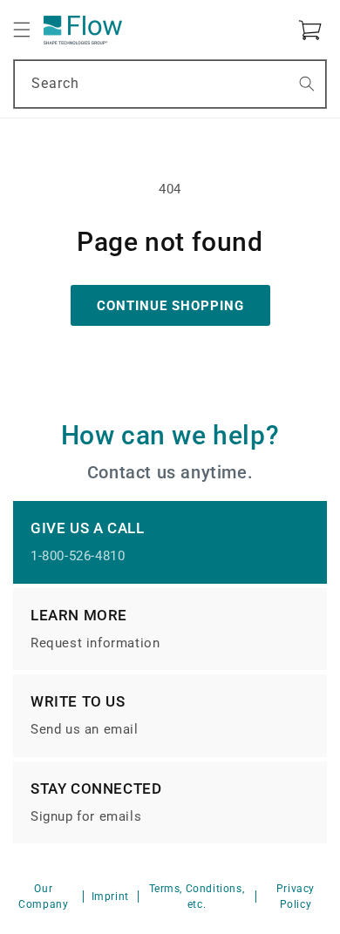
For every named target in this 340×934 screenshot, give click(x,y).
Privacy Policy (295, 896)
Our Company (43, 896)
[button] (22, 29)
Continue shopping (170, 306)
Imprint (110, 896)
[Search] (307, 83)
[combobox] (170, 84)
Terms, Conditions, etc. (197, 896)
